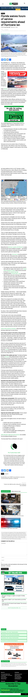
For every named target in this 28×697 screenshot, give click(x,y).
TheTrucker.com (5, 690)
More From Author (16, 491)
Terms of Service (4, 677)
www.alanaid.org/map (13, 272)
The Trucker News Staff (6, 27)
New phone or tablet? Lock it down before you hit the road (12, 504)
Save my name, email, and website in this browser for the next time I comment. (14, 565)
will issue (7, 356)
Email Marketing (17, 678)
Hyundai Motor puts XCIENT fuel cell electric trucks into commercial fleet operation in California (13, 478)
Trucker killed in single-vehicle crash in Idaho (9, 528)
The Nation (3, 13)
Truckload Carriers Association (6, 675)
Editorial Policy (3, 678)
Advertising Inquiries (18, 674)
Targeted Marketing (18, 677)
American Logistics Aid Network (15, 247)
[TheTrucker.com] (13, 4)
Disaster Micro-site (15, 273)
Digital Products (17, 675)
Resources (3, 681)
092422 (5, 89)
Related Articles (6, 491)
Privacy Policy (3, 676)
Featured (6, 473)
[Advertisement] (14, 159)
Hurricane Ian (15, 254)
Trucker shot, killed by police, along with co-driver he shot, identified (15, 485)
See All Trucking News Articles (13, 607)
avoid (7, 349)
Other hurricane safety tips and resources (10, 434)
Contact (16, 681)
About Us (3, 672)
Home (2, 29)
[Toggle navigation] (3, 4)
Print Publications (18, 676)
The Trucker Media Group (5, 674)
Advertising (17, 672)
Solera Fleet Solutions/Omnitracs (8, 328)
